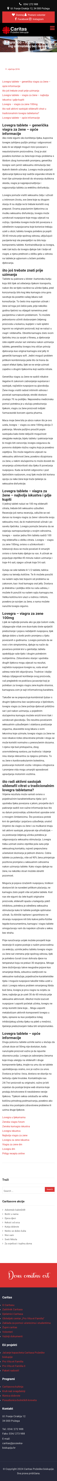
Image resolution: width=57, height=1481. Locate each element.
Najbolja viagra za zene (14, 1135)
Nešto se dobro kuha (15, 1231)
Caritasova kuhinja (12, 1386)
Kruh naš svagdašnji (13, 1391)
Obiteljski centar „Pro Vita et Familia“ (23, 1318)
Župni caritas (9, 1327)
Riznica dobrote (11, 1395)
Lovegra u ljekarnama (14, 1117)
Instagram (38, 19)
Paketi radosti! (10, 1370)
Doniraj (20, 15)
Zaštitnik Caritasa (12, 1309)
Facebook (23, 19)
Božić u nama (11, 1214)
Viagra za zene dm (12, 1144)
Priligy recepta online (13, 1153)
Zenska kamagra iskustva (16, 1126)
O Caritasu (8, 1305)
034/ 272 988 (30, 4)
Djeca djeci (10, 1218)
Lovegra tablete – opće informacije (21, 117)
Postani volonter (36, 15)
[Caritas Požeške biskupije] (15, 30)
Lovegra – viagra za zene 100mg (20, 104)
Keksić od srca (12, 1222)
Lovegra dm (8, 1149)
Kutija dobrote (12, 1226)
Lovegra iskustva (11, 1130)
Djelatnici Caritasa (12, 1313)
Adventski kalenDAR (15, 1210)
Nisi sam (9, 1235)
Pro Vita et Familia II (13, 1365)
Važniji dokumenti (12, 1336)
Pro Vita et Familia (12, 1361)
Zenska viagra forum (13, 1121)
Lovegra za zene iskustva (15, 1140)
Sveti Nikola (11, 1239)
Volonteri (7, 1331)
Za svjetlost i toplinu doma (18, 1243)
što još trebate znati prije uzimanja (20, 90)
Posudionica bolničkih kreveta (19, 1400)
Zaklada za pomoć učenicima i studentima (26, 1322)
